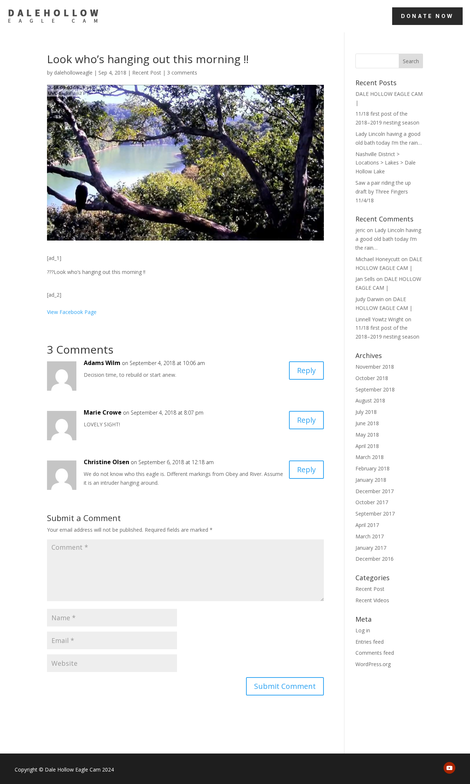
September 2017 (375, 513)
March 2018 (369, 457)
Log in (362, 630)
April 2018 (367, 445)
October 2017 (371, 502)
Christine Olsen (106, 462)
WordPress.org (373, 664)
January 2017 (370, 547)
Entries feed (369, 641)
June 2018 (367, 423)
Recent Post (146, 72)
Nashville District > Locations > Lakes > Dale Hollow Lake (385, 163)
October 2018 (371, 378)
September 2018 (375, 389)
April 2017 (367, 524)
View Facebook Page (72, 311)
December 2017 (374, 491)
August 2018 (370, 400)
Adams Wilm (102, 363)
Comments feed (374, 652)
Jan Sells (365, 278)
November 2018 (374, 366)
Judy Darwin (369, 299)
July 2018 (366, 411)
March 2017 (369, 536)
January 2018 (370, 479)
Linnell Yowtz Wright (379, 319)
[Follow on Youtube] (449, 768)
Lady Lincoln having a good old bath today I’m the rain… (388, 239)
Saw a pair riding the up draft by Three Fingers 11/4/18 (383, 191)
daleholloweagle (73, 72)
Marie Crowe (103, 412)
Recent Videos (372, 600)
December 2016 (374, 558)
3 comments (182, 72)
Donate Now (427, 16)
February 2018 (372, 468)
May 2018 (367, 434)
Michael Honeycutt (377, 259)
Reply (306, 370)
